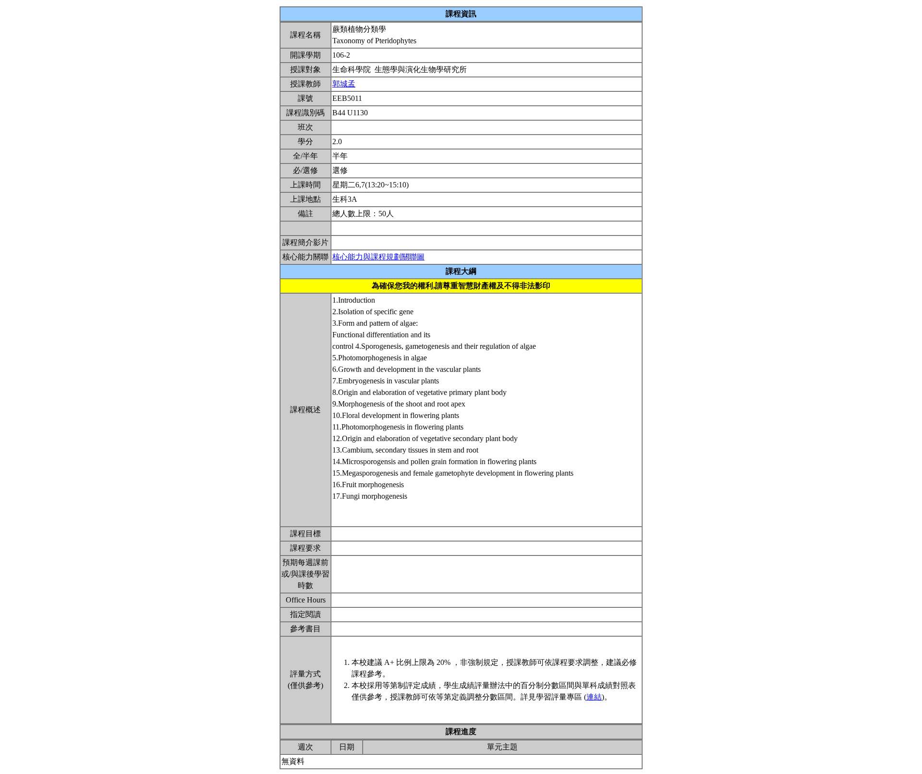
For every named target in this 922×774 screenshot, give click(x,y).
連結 (594, 697)
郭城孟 (343, 84)
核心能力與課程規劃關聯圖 (378, 257)
